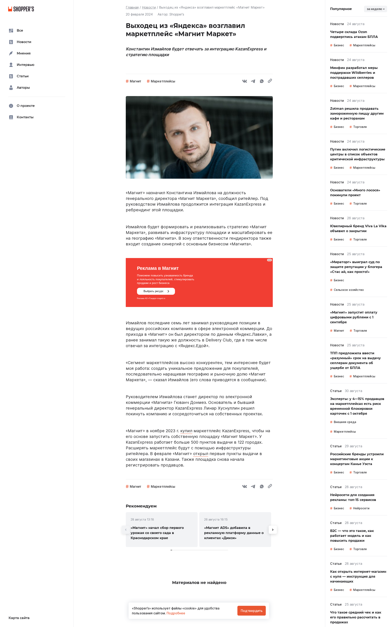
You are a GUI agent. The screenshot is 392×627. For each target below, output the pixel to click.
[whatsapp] (261, 82)
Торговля (360, 127)
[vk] (244, 82)
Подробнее (175, 613)
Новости (149, 7)
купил (186, 430)
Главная (132, 7)
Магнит (135, 81)
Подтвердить (252, 611)
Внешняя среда (345, 422)
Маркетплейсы (163, 81)
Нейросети (361, 508)
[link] (162, 529)
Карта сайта (19, 618)
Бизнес (339, 45)
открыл (200, 453)
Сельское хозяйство (349, 289)
